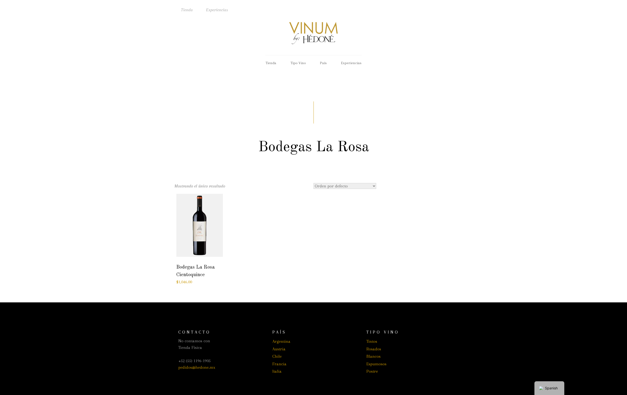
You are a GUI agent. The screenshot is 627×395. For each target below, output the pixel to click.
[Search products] (424, 9)
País (323, 63)
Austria (279, 348)
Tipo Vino (298, 63)
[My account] (435, 9)
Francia (279, 363)
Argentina (281, 341)
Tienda (187, 9)
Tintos (371, 341)
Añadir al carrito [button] (199, 252)
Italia (277, 371)
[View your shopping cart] (447, 9)
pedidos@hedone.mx (196, 367)
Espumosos (376, 363)
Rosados (373, 348)
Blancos (373, 356)
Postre (372, 371)
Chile (277, 356)
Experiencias (217, 9)
